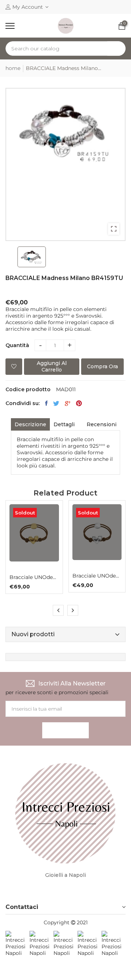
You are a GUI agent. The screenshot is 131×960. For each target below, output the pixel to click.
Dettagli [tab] (64, 424)
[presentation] (58, 610)
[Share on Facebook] (46, 403)
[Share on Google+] (68, 403)
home (12, 68)
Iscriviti (65, 730)
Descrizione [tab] (30, 424)
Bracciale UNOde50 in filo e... (34, 577)
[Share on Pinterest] (79, 403)
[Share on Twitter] (56, 403)
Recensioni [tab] (101, 424)
